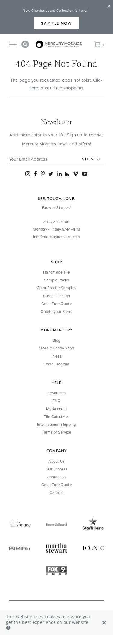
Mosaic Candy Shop (56, 348)
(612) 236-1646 (56, 222)
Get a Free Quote (56, 303)
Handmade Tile (56, 272)
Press (56, 356)
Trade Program (57, 364)
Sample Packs (56, 280)
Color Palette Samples (56, 287)
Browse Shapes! (56, 207)
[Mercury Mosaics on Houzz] (67, 173)
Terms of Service (56, 432)
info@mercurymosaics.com (56, 236)
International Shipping (56, 424)
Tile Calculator (56, 416)
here (33, 88)
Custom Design (56, 295)
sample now (56, 23)
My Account (56, 408)
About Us (56, 461)
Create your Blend (56, 311)
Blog (56, 340)
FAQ (56, 400)
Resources (56, 392)
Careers (56, 492)
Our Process (56, 469)
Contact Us (56, 476)
